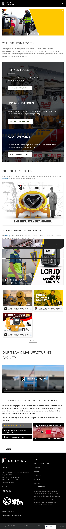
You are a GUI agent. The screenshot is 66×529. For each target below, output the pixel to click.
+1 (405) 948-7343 (12, 479)
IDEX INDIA (38, 483)
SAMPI (36, 471)
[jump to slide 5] (36, 34)
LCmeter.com (10, 482)
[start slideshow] (28, 34)
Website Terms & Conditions (11, 515)
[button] (17, 301)
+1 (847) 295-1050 (13, 477)
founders (5, 178)
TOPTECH (37, 475)
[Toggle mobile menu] (63, 3)
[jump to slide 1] (30, 34)
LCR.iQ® (8, 236)
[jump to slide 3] (33, 34)
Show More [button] (33, 341)
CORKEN (37, 467)
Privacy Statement (8, 511)
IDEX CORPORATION (41, 464)
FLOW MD (37, 479)
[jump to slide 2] (31, 34)
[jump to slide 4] (34, 34)
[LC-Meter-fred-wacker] (32, 183)
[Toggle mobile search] (59, 3)
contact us (48, 505)
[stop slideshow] (38, 34)
